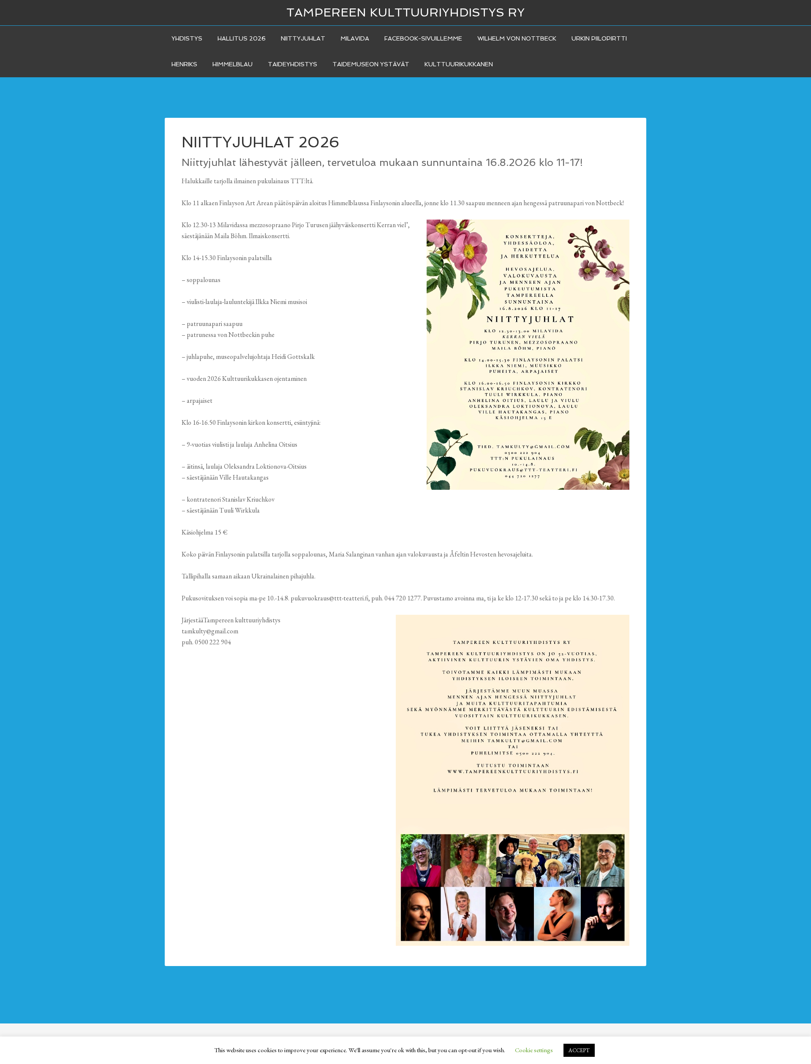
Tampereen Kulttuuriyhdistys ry (405, 12)
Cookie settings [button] (534, 1050)
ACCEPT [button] (579, 1050)
